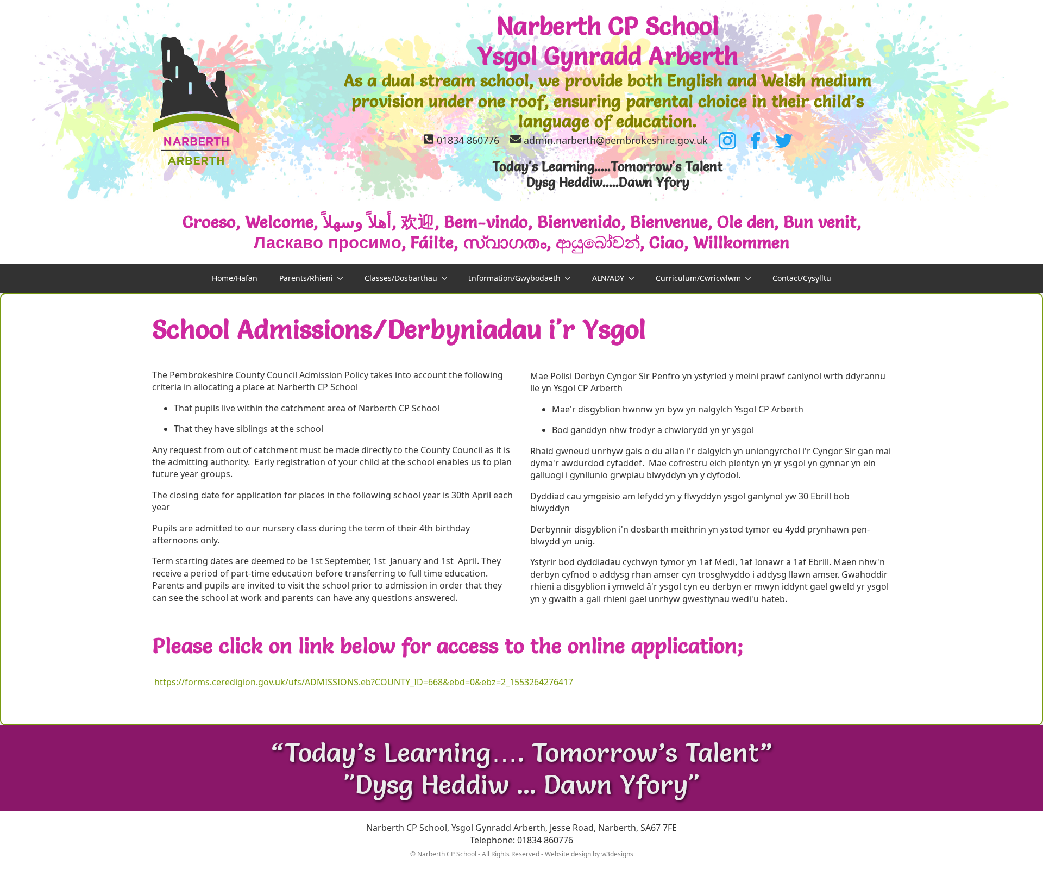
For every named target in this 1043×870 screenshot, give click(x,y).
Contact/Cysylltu (801, 278)
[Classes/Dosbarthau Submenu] (447, 278)
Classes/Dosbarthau (401, 278)
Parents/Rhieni (306, 278)
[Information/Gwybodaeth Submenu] (571, 278)
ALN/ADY (608, 278)
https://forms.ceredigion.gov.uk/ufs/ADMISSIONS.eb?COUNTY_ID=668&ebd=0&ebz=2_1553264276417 (363, 682)
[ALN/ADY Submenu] (634, 278)
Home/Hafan (234, 278)
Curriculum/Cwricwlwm (698, 278)
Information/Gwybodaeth (515, 278)
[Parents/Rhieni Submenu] (343, 278)
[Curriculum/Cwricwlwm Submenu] (751, 278)
